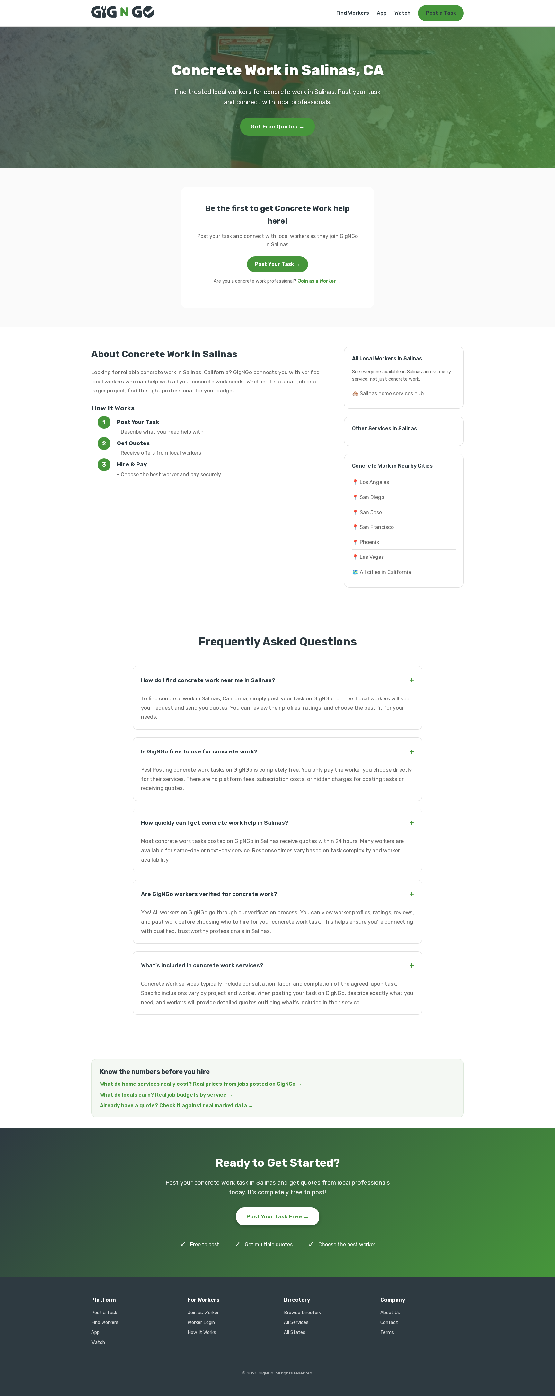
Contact (389, 1322)
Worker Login (201, 1322)
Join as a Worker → (319, 281)
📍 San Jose (367, 512)
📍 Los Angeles (370, 482)
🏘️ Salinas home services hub (388, 394)
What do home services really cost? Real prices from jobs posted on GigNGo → (201, 1084)
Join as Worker (203, 1312)
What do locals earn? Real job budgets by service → (166, 1095)
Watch (402, 13)
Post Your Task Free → (277, 1216)
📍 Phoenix (365, 542)
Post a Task (441, 13)
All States (294, 1332)
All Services (296, 1322)
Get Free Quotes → (277, 126)
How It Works (202, 1332)
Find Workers (352, 13)
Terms (387, 1332)
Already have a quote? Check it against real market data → (176, 1105)
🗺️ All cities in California (381, 572)
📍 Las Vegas (368, 557)
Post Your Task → (277, 264)
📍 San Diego (368, 497)
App (382, 13)
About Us (390, 1312)
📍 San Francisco (373, 527)
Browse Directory (303, 1312)
